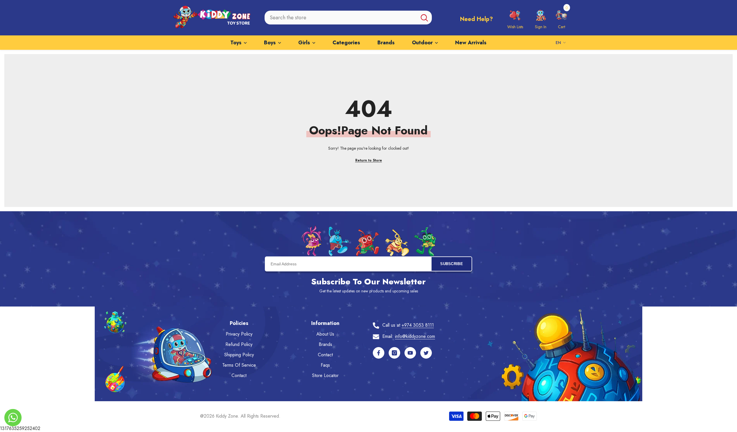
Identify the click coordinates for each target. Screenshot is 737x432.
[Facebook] (378, 353)
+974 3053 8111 (418, 325)
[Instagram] (394, 353)
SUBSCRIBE (451, 264)
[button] (561, 17)
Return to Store (368, 160)
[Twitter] (426, 353)
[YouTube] (410, 353)
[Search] (348, 17)
